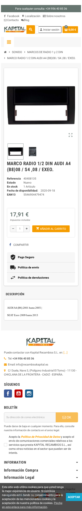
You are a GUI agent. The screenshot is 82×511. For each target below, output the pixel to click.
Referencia (14, 178)
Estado (11, 182)
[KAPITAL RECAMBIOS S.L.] (15, 29)
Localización (31, 16)
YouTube (18, 394)
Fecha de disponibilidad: (22, 190)
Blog (26, 20)
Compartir (21, 244)
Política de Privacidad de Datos (40, 436)
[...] (65, 352)
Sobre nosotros (55, 16)
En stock (12, 186)
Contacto (13, 20)
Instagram (29, 394)
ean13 (11, 194)
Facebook (13, 16)
